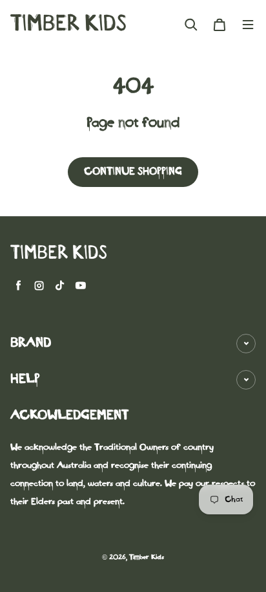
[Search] (191, 24)
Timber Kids (146, 558)
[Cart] (219, 24)
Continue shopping (133, 172)
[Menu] (248, 24)
